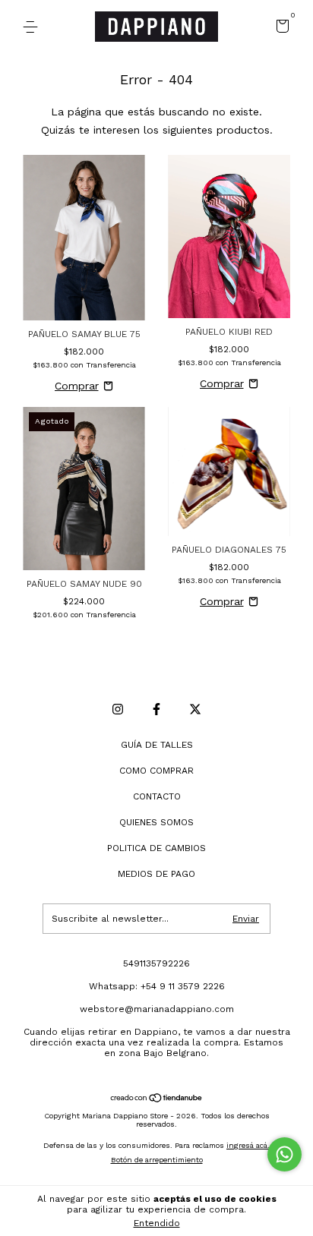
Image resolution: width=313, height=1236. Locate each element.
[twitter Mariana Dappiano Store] (195, 709)
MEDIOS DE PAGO (156, 874)
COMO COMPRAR (156, 770)
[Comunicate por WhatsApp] (284, 1154)
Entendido (157, 1223)
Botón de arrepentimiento (157, 1160)
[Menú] (33, 27)
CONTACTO (157, 796)
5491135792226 (156, 963)
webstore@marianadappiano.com (157, 1009)
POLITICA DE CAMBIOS (156, 848)
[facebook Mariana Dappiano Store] (156, 709)
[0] (280, 28)
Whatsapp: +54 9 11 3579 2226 (157, 986)
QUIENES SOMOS (156, 822)
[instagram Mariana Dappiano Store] (118, 709)
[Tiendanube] (156, 1099)
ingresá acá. (248, 1145)
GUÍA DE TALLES (157, 744)
